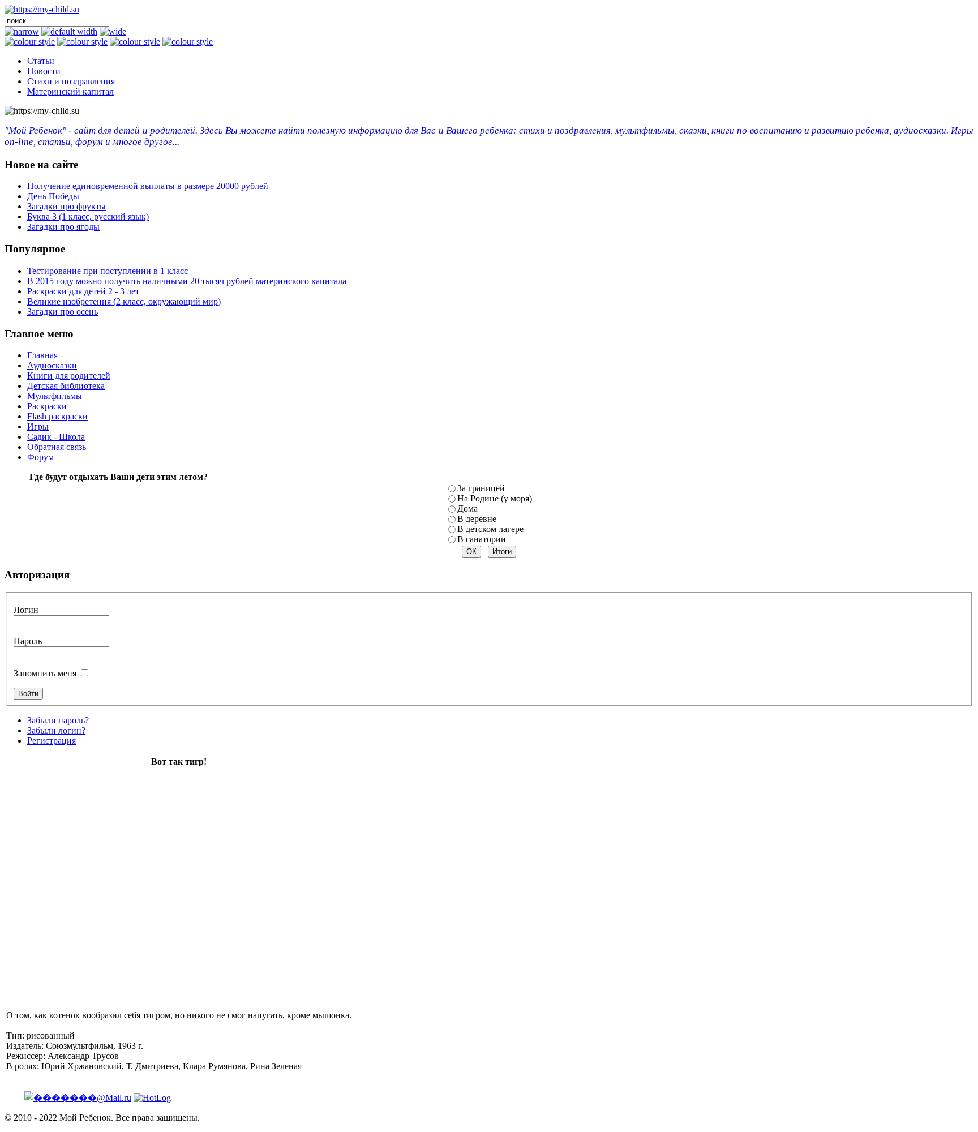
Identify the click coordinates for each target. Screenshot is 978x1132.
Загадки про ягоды (63, 226)
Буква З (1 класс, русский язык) (88, 216)
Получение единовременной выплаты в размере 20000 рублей (147, 186)
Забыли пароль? (58, 720)
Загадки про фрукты (66, 206)
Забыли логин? (56, 730)
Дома (467, 508)
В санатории (481, 539)
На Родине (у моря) (494, 498)
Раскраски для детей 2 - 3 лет (83, 291)
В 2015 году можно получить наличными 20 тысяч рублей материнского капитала (186, 281)
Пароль (28, 641)
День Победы (53, 196)
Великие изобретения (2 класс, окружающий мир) (124, 301)
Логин (26, 610)
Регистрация (51, 740)
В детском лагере (490, 529)
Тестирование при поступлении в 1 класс (107, 271)
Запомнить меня (45, 673)
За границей (481, 488)
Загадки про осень (62, 311)
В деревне (476, 519)
